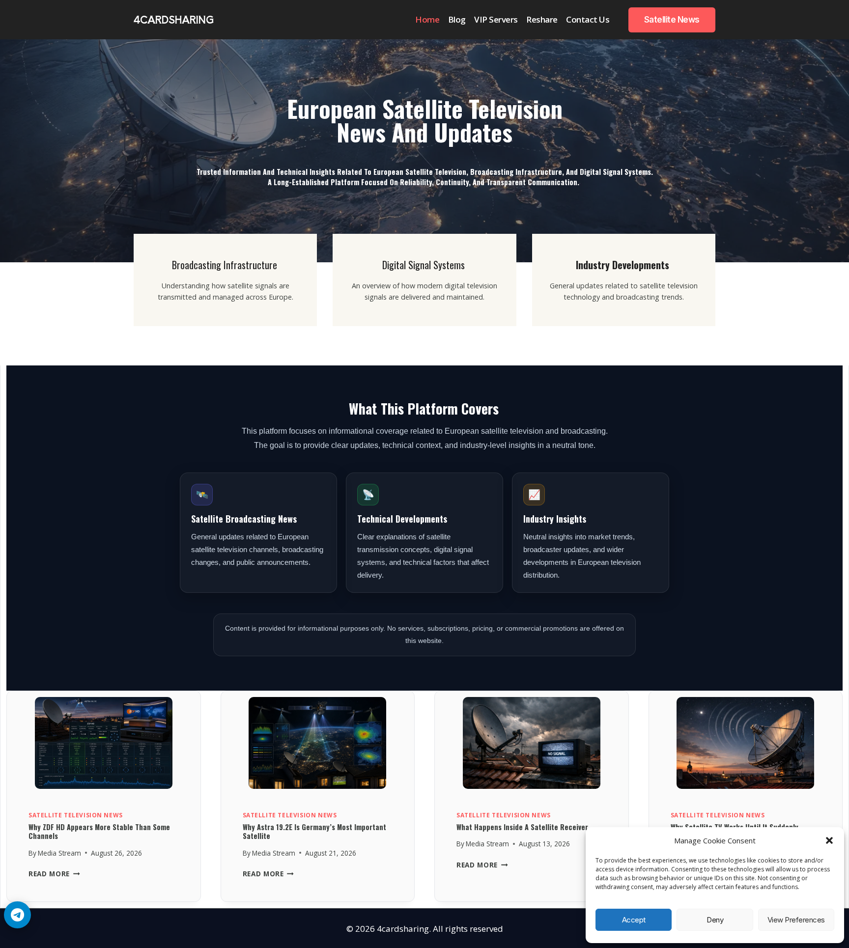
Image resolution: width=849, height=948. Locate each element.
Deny (715, 919)
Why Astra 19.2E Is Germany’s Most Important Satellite (314, 831)
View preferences (796, 919)
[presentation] (104, 746)
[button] (829, 840)
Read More (54, 873)
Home (427, 19)
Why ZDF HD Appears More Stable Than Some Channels (99, 831)
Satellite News (672, 20)
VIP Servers (496, 19)
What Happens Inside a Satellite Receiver (522, 827)
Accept (634, 919)
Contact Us (587, 19)
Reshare (542, 19)
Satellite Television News (75, 815)
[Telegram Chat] (17, 914)
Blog (457, 19)
